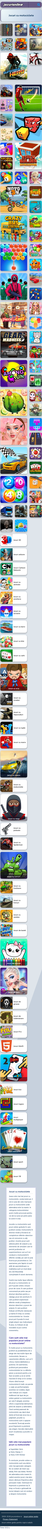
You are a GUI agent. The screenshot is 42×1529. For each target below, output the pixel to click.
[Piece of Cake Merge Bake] (13, 315)
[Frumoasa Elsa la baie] (36, 178)
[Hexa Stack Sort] (36, 323)
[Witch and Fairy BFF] (36, 308)
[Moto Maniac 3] (36, 44)
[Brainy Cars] (36, 221)
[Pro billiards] (6, 178)
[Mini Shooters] (36, 410)
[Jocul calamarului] (13, 286)
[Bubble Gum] (21, 178)
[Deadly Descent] (6, 120)
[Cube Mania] (36, 453)
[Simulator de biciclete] (36, 59)
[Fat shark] (36, 207)
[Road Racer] (13, 460)
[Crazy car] (6, 30)
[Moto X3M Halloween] (21, 30)
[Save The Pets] (6, 134)
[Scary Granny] (6, 525)
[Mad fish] (36, 236)
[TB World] (6, 105)
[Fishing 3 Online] (36, 265)
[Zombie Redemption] (36, 511)
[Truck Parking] (6, 511)
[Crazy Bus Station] (13, 228)
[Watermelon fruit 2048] (13, 402)
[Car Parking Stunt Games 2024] (36, 279)
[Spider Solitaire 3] (36, 468)
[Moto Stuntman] (21, 44)
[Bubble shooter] (13, 257)
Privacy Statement (10, 1519)
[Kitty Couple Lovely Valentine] (36, 395)
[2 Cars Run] (36, 439)
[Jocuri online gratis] (12, 5)
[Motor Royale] (36, 30)
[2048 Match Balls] (13, 489)
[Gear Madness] (13, 344)
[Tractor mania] (6, 91)
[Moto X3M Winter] (6, 44)
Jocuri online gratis (31, 1516)
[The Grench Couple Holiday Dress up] (36, 352)
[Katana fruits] (6, 163)
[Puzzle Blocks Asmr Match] (36, 424)
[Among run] (13, 373)
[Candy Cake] (36, 250)
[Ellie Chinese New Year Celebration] (36, 497)
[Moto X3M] (13, 199)
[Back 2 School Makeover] (13, 431)
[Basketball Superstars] (6, 149)
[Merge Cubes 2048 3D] (21, 525)
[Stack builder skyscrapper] (28, 156)
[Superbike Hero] (13, 66)
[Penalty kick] (28, 98)
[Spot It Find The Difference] (36, 366)
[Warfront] (21, 511)
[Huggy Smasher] (36, 294)
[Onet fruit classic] (36, 192)
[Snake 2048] (28, 127)
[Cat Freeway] (36, 337)
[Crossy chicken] (36, 482)
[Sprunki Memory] (36, 381)
